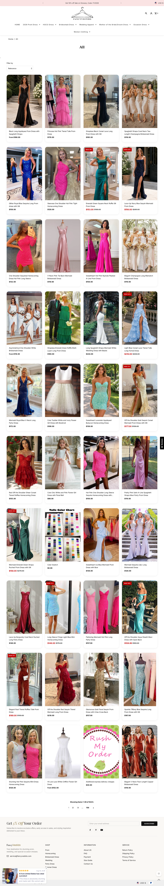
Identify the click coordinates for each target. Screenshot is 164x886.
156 (87, 808)
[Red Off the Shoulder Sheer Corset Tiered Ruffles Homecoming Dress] (24, 462)
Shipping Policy (128, 853)
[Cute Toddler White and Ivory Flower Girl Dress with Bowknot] (62, 390)
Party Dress (49, 864)
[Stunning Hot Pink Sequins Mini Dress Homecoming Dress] (24, 751)
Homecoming (50, 853)
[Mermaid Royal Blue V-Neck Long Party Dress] (24, 390)
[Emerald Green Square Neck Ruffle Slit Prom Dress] (101, 173)
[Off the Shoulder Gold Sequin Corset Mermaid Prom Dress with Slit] (139, 390)
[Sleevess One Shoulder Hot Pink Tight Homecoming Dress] (62, 173)
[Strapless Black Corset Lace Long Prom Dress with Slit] (101, 101)
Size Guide (88, 860)
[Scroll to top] (159, 879)
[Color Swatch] (62, 535)
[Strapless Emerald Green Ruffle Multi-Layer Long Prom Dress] (62, 318)
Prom (47, 850)
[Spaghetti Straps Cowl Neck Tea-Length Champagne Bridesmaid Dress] (139, 101)
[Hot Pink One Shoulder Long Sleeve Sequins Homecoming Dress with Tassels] (101, 462)
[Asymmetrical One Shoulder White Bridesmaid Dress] (24, 318)
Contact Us (88, 864)
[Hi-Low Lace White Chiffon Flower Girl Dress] (62, 751)
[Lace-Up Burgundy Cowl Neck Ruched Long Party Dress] (24, 607)
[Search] (146, 13)
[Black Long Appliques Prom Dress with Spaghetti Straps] (24, 101)
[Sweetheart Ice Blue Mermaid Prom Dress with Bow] (101, 535)
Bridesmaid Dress (52, 857)
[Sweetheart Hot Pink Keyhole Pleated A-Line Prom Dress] (101, 246)
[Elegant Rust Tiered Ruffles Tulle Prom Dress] (24, 679)
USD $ (160, 3)
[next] (93, 808)
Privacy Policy (127, 857)
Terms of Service (129, 860)
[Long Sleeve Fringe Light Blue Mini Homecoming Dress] (62, 607)
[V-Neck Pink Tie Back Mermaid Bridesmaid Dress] (62, 246)
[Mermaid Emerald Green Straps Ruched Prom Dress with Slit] (24, 535)
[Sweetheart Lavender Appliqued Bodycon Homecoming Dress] (101, 390)
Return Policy (127, 850)
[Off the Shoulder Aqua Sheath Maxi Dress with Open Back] (139, 607)
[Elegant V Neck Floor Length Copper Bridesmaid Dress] (139, 751)
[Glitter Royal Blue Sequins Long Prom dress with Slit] (24, 173)
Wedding (48, 860)
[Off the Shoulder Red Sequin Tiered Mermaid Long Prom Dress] (62, 679)
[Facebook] (90, 830)
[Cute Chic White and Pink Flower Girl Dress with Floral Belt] (62, 462)
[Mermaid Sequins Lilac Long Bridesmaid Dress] (139, 535)
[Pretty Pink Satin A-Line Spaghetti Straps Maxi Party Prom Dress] (139, 462)
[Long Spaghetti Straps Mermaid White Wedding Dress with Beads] (101, 318)
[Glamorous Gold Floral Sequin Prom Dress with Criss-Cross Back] (101, 679)
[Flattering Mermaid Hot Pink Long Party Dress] (101, 607)
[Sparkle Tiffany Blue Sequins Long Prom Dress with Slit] (139, 679)
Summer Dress (51, 867)
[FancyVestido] (82, 13)
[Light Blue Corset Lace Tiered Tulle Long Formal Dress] (139, 318)
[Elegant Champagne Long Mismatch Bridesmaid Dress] (139, 246)
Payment (87, 857)
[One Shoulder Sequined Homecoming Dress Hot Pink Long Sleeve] (24, 246)
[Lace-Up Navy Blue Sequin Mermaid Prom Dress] (139, 173)
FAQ (85, 853)
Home (10, 39)
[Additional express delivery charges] (101, 751)
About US (87, 850)
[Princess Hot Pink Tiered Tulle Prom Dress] (62, 101)
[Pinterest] (96, 830)
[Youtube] (102, 830)
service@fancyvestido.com (20, 856)
